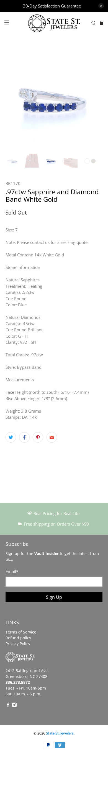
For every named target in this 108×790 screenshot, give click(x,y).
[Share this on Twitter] (11, 437)
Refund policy (18, 637)
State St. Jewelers (60, 733)
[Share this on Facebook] (24, 437)
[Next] (94, 100)
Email (12, 571)
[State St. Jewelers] (54, 23)
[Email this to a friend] (52, 437)
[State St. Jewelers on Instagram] (14, 705)
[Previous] (14, 100)
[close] (101, 6)
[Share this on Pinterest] (38, 437)
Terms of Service (21, 632)
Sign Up (54, 597)
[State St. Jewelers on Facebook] (8, 705)
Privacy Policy (18, 643)
